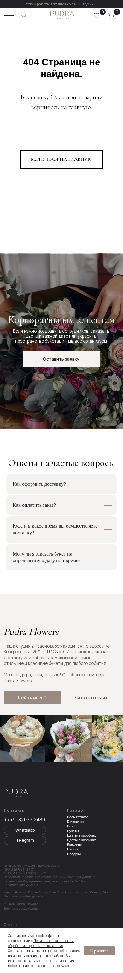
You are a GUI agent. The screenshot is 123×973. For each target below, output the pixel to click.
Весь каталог (77, 817)
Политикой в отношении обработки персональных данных (41, 943)
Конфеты (74, 844)
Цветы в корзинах (81, 840)
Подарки (74, 854)
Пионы (72, 849)
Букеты (73, 831)
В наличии (75, 821)
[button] (61, 359)
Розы (71, 826)
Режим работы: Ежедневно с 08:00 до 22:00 (62, 4)
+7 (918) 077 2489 (24, 819)
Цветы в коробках (81, 835)
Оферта (10, 924)
